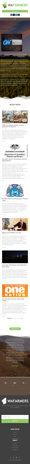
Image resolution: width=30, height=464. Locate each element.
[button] (15, 19)
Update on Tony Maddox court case (11, 232)
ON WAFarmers (5, 31)
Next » (21, 318)
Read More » (4, 141)
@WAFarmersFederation (11, 80)
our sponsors (23, 388)
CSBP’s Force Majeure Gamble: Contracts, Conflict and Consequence (13, 125)
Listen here (7, 70)
